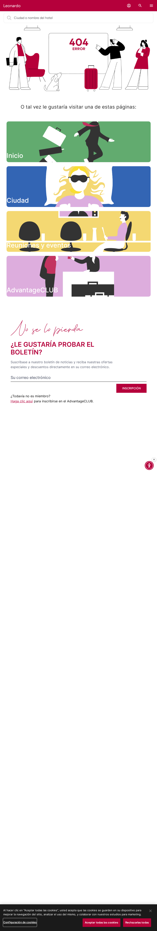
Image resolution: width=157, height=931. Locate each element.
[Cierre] (154, 459)
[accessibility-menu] (149, 465)
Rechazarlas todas (137, 922)
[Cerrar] (150, 910)
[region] (78, 917)
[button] (129, 5)
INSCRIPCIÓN (131, 388)
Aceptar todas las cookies (101, 922)
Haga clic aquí (22, 401)
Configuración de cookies (20, 922)
